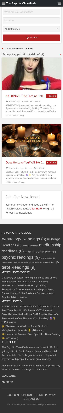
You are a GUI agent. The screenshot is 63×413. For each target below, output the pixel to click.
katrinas (34, 246)
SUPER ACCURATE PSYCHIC (18, 285)
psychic (50, 251)
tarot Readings (19, 267)
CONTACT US (31, 399)
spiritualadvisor (24, 262)
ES (11, 382)
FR (7, 382)
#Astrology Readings (24, 239)
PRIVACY (50, 395)
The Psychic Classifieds (21, 3)
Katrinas (25, 102)
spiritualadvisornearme (41, 262)
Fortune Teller (14, 102)
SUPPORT (13, 395)
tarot (55, 262)
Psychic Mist (9, 297)
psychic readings (21, 257)
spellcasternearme (9, 262)
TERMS (38, 395)
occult (27, 252)
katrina (25, 246)
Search (33, 37)
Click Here (36, 208)
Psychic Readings (16, 168)
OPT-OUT (26, 395)
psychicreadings (48, 258)
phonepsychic (38, 252)
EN (3, 382)
